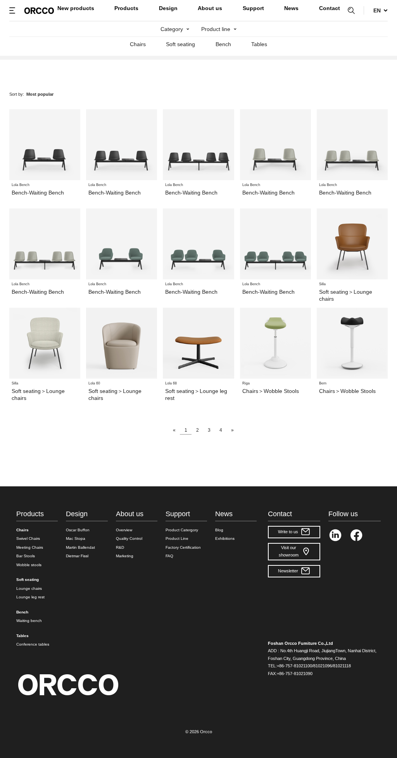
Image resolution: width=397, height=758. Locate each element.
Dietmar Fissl (77, 556)
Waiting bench (29, 620)
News (291, 8)
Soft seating (180, 44)
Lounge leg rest (30, 597)
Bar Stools (25, 556)
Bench (223, 44)
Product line (215, 29)
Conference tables (32, 644)
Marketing (124, 556)
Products (126, 8)
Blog (219, 530)
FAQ (169, 556)
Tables (259, 44)
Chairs (138, 44)
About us (210, 8)
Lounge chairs (29, 588)
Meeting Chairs (29, 547)
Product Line (177, 538)
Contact (329, 8)
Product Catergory (182, 530)
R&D (120, 547)
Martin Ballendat (80, 547)
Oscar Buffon (78, 530)
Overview (124, 530)
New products (75, 8)
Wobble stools (28, 565)
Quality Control (129, 538)
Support (253, 8)
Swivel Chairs (28, 538)
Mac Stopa (75, 538)
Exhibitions (225, 538)
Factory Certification (183, 547)
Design (168, 8)
